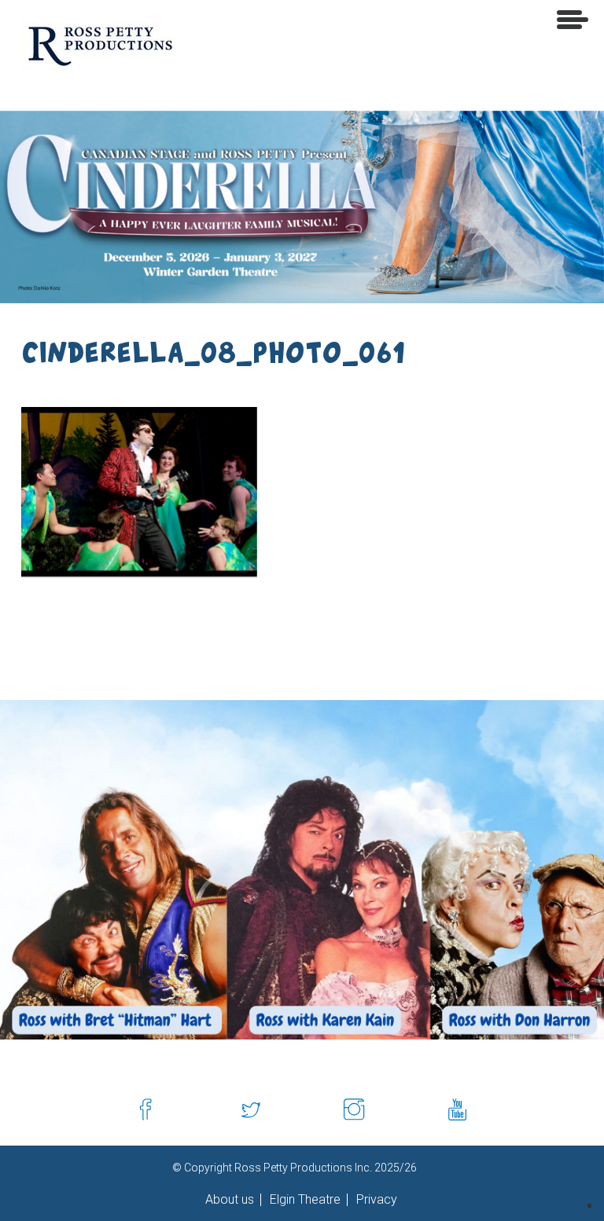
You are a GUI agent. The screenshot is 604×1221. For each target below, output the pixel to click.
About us (229, 1200)
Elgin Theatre (304, 1200)
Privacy (375, 1200)
